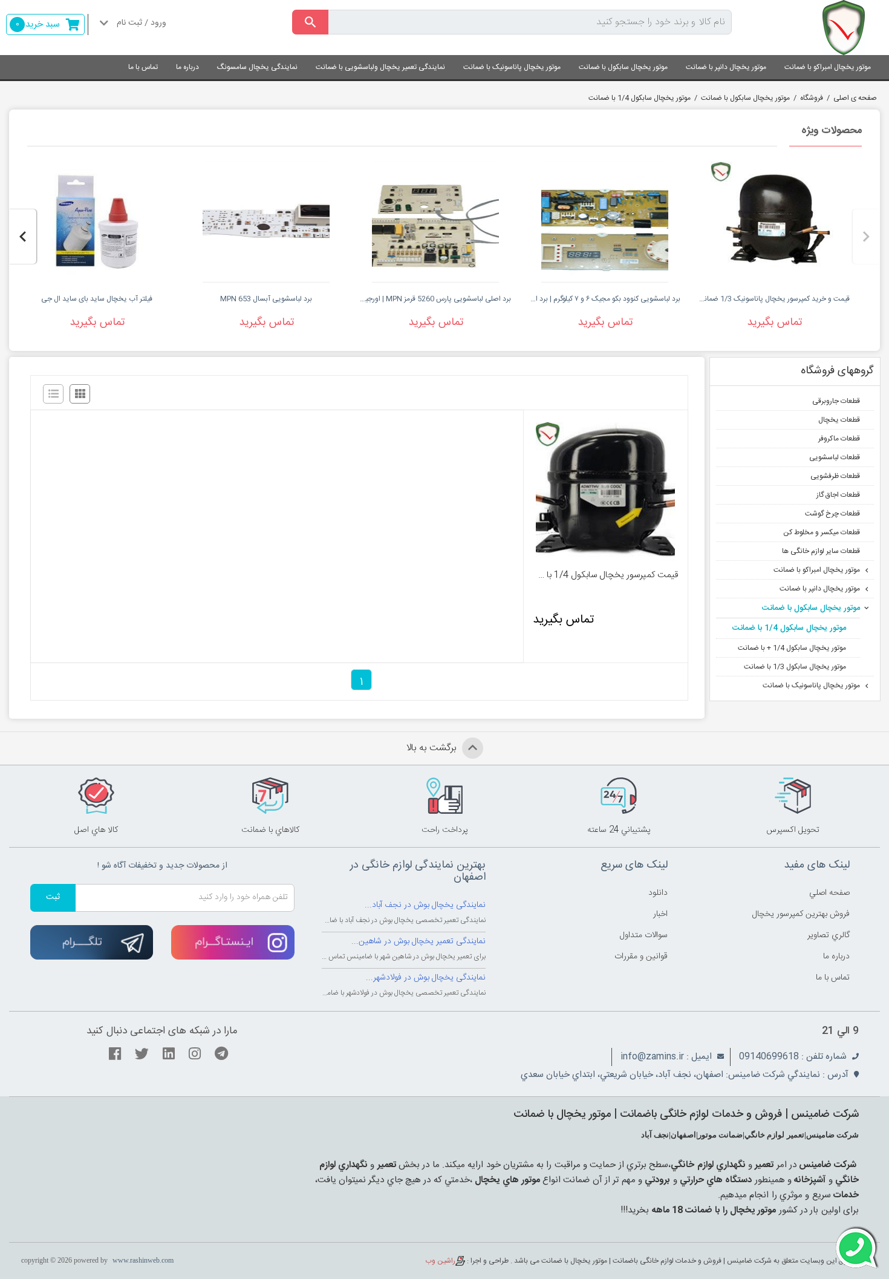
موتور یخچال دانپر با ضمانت (726, 67)
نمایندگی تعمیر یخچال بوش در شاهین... (418, 941)
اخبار (660, 914)
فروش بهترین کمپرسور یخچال (801, 914)
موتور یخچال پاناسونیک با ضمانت (512, 67)
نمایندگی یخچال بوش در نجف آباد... (425, 905)
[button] (866, 236)
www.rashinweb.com (143, 1260)
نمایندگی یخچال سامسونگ (257, 67)
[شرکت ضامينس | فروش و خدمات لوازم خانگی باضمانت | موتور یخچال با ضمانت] (815, 27)
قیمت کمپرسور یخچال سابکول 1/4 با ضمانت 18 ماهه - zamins (605, 575)
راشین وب (440, 1261)
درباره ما (187, 67)
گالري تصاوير (828, 935)
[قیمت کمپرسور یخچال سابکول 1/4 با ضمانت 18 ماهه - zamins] (605, 491)
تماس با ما (143, 67)
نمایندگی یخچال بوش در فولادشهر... (426, 977)
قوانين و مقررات (641, 956)
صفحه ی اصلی (855, 98)
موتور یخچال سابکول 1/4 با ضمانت (639, 98)
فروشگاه (811, 98)
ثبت (53, 897)
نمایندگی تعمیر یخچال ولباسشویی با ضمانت (380, 67)
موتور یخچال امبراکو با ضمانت (827, 67)
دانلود (658, 893)
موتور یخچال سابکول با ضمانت (623, 67)
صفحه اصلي (829, 893)
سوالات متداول (644, 935)
